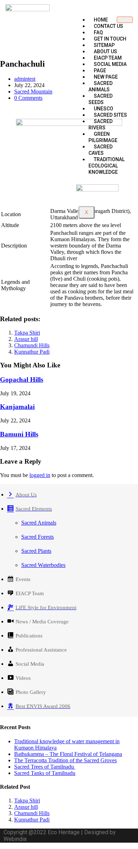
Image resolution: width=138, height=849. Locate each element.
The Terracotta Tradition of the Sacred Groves (65, 760)
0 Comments (28, 98)
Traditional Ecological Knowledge (106, 166)
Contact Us (108, 26)
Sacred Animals (100, 86)
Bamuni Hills (19, 434)
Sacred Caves (100, 150)
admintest (24, 79)
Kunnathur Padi (32, 352)
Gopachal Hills (21, 379)
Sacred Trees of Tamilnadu (44, 767)
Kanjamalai (17, 406)
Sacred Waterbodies (43, 565)
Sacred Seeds (100, 99)
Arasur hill (26, 339)
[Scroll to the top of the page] (2, 846)
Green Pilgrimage (102, 137)
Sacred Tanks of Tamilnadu (44, 773)
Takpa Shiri (27, 333)
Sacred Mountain (33, 91)
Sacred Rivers (100, 124)
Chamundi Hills (32, 345)
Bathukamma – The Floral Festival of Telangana (68, 754)
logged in (39, 475)
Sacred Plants (36, 551)
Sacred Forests (37, 537)
